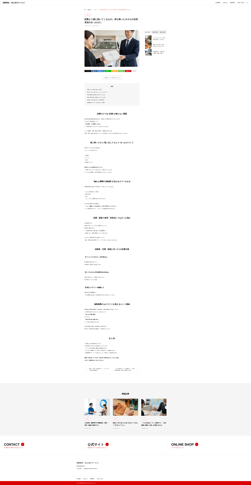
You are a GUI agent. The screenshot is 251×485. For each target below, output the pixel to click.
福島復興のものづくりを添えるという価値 (96, 102)
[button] (166, 407)
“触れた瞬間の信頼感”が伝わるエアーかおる (96, 94)
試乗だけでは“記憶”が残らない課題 (94, 89)
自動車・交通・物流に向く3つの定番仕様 (95, 99)
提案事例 (232, 2)
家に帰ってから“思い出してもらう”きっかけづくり (97, 92)
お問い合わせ (240, 2)
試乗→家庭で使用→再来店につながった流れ (96, 97)
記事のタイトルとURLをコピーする (112, 77)
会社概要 (217, 2)
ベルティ (88, 15)
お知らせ (225, 2)
